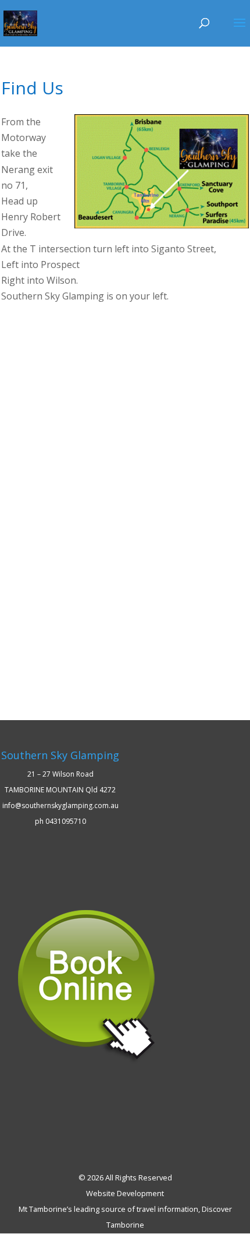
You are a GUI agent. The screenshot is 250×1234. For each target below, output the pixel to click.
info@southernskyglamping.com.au (60, 805)
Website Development (125, 1193)
